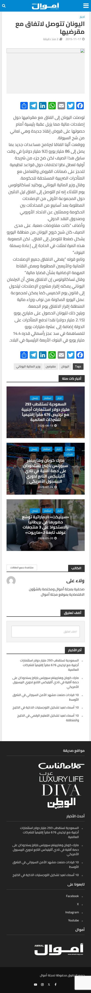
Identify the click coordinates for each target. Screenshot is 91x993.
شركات (69, 454)
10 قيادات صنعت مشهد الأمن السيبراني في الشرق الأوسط (46, 697)
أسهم (70, 449)
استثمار (47, 398)
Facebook (72, 896)
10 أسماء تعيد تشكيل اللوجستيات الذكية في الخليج (46, 707)
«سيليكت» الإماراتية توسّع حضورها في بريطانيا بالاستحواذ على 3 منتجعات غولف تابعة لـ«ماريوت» (45, 524)
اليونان (65, 366)
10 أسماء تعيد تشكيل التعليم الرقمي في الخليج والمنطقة (48, 717)
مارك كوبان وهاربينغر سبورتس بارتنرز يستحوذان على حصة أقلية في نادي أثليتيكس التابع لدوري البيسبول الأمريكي (45, 471)
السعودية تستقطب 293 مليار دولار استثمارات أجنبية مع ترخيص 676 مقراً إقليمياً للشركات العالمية (45, 412)
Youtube (73, 920)
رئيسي (35, 398)
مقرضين (51, 366)
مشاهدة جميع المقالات (21, 567)
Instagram (72, 912)
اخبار (82, 17)
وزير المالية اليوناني (28, 366)
